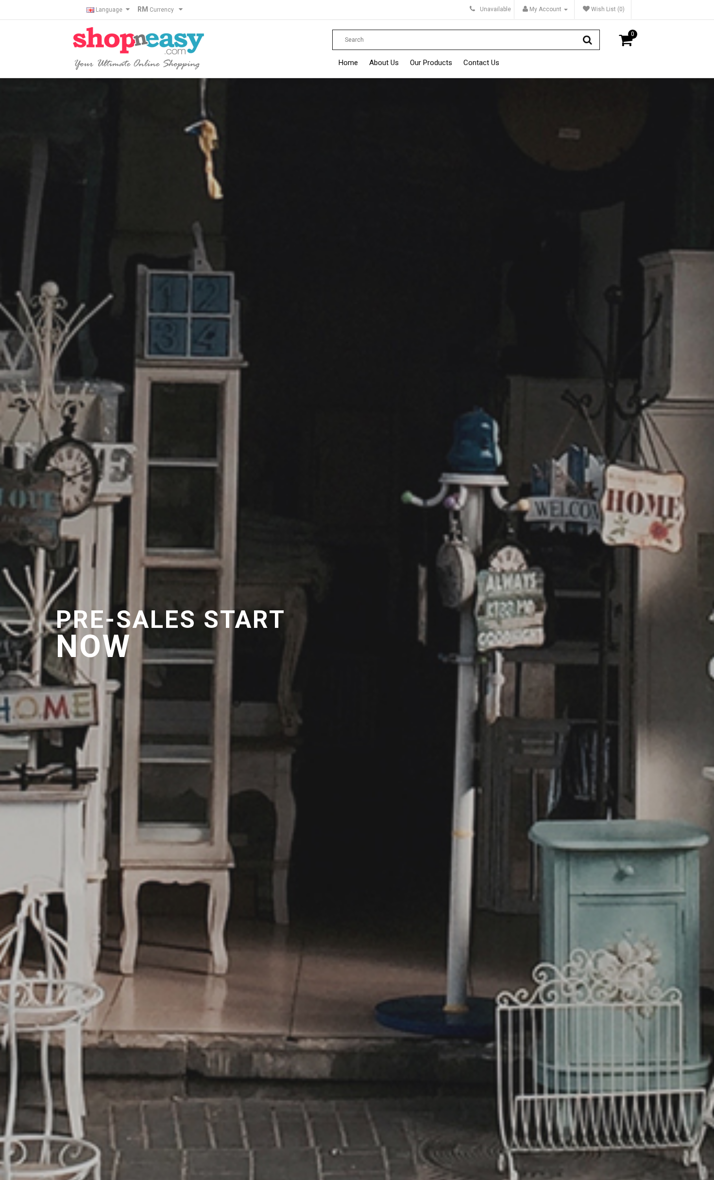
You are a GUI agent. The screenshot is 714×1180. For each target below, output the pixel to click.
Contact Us (481, 62)
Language (108, 9)
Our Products (431, 62)
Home (348, 62)
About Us (384, 62)
